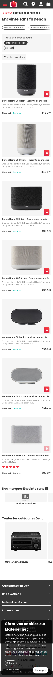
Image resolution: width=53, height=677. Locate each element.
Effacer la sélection (15, 42)
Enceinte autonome (14, 27)
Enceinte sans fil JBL (26, 503)
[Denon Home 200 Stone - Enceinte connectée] (26, 139)
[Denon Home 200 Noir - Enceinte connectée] (26, 80)
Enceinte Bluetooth (40, 27)
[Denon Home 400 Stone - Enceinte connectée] (26, 257)
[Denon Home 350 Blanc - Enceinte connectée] (26, 435)
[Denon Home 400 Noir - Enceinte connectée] (26, 198)
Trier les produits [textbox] (13, 57)
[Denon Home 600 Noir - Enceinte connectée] (26, 316)
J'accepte (40, 670)
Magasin (34, 2)
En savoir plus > (37, 655)
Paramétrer (13, 669)
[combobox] (14, 57)
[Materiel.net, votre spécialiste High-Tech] (13, 4)
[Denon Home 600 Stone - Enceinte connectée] (26, 375)
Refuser (10, 663)
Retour (8, 12)
